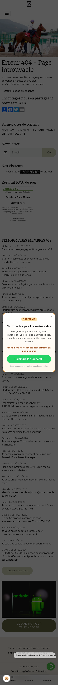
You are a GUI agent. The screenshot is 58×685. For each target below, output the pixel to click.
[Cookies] (6, 678)
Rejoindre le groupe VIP (29, 359)
